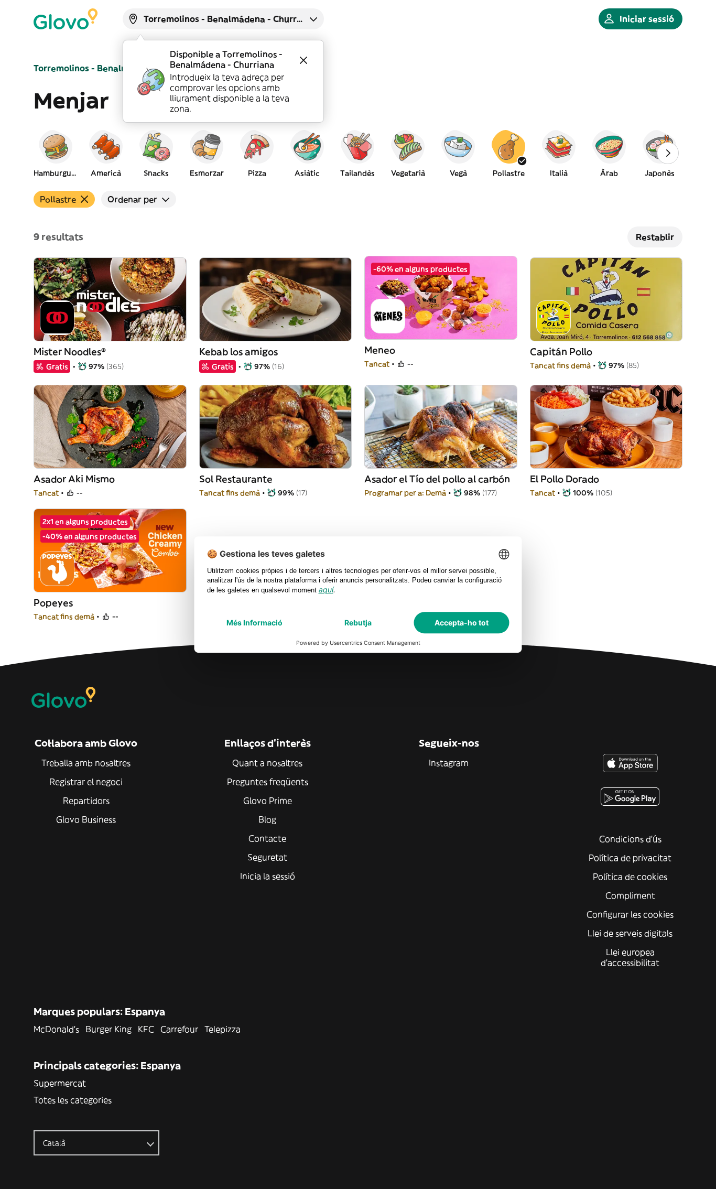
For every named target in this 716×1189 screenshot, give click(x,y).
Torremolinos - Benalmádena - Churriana (119, 68)
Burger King (108, 1029)
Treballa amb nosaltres (86, 763)
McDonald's (56, 1029)
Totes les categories (73, 1100)
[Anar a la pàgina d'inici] (65, 18)
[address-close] (303, 60)
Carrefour (179, 1029)
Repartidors (86, 800)
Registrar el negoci (86, 781)
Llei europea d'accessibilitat (630, 957)
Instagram (449, 763)
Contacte (267, 838)
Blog (267, 819)
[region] (358, 153)
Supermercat (60, 1083)
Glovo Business (86, 819)
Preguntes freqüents (267, 781)
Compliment (630, 895)
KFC (146, 1029)
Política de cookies (630, 876)
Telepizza (222, 1029)
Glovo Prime (267, 800)
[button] (56, 153)
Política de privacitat (630, 857)
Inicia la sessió (267, 876)
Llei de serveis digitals (630, 933)
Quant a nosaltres (267, 763)
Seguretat (267, 857)
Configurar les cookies (630, 914)
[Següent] (667, 153)
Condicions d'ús (630, 839)
